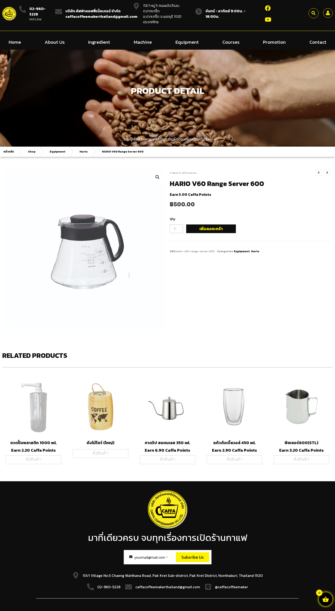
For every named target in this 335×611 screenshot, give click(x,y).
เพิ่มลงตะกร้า (211, 229)
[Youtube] (268, 19)
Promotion (274, 42)
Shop (32, 152)
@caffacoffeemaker (231, 587)
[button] (314, 13)
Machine (143, 42)
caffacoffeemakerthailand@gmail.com (167, 587)
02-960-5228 (37, 11)
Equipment (187, 42)
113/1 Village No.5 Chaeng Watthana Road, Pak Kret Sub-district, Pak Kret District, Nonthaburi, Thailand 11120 (173, 575)
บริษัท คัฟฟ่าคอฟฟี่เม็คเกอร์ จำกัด (93, 11)
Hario (84, 152)
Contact (317, 42)
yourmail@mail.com (151, 557)
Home (15, 42)
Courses (231, 42)
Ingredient (99, 42)
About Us (55, 42)
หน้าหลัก (8, 152)
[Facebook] (268, 8)
